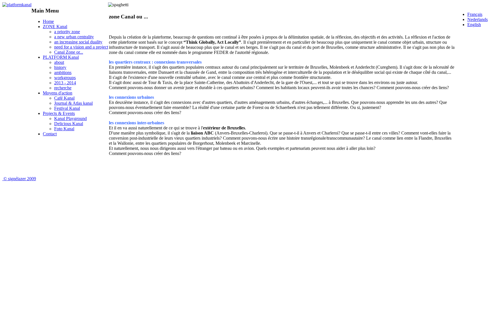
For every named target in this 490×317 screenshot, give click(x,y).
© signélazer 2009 (19, 178)
